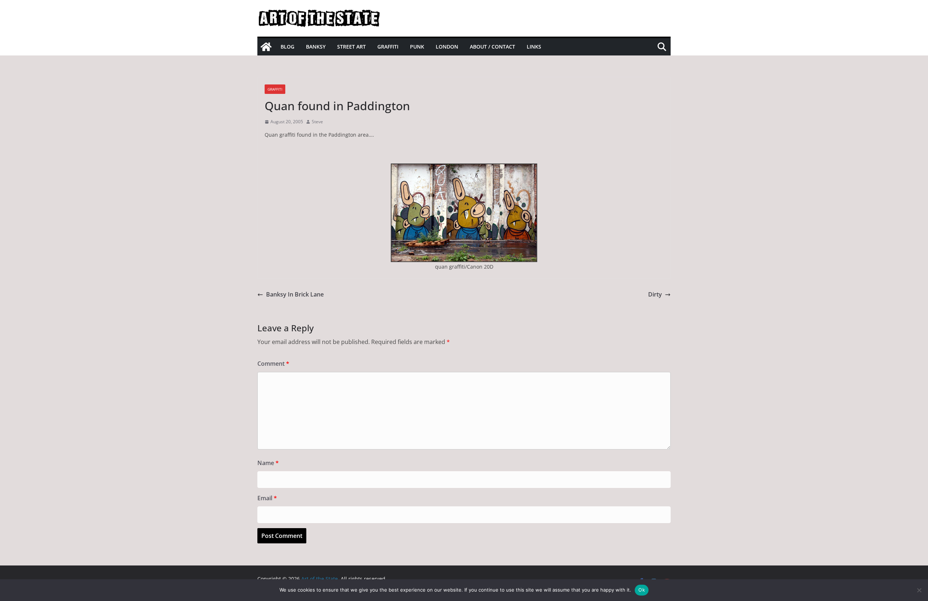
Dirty (655, 294)
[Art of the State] (266, 46)
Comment (273, 364)
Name (268, 463)
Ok (641, 590)
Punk (417, 46)
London (447, 46)
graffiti (275, 89)
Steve (317, 122)
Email (267, 498)
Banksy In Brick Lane (295, 294)
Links (534, 46)
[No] (919, 590)
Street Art (351, 46)
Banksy (316, 46)
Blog (287, 46)
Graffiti (387, 46)
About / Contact (492, 46)
